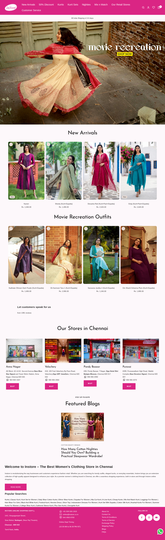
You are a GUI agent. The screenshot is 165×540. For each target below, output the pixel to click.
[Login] (148, 7)
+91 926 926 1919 (70, 511)
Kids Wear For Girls (12, 502)
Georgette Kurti (73, 505)
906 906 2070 (131, 380)
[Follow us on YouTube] (156, 517)
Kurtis (61, 4)
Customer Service (31, 10)
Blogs (104, 529)
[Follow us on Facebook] (141, 517)
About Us (105, 511)
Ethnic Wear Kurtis (66, 500)
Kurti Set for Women (29, 500)
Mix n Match (101, 4)
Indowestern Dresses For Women (84, 502)
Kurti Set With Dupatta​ (107, 502)
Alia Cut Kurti (96, 500)
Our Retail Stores (120, 4)
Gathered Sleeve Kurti (44, 505)
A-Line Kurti (106, 500)
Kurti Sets (73, 4)
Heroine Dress (55, 502)
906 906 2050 (54, 380)
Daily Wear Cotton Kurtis (47, 500)
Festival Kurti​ (44, 502)
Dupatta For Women (82, 500)
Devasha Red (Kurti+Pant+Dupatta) (101, 204)
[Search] (143, 7)
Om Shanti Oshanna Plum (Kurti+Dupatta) (139, 288)
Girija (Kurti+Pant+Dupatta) (138, 204)
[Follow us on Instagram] (149, 517)
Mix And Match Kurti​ (131, 500)
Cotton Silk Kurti (123, 502)
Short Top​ (66, 502)
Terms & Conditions (109, 517)
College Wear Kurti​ (27, 505)
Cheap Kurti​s (118, 500)
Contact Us (106, 514)
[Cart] (159, 7)
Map (12, 386)
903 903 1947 (15, 380)
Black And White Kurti (29, 502)
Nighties (86, 4)
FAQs (104, 532)
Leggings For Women (149, 500)
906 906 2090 (92, 377)
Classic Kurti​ (15, 500)
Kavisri (26, 204)
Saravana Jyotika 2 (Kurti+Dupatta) (101, 288)
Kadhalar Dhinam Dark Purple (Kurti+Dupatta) (26, 288)
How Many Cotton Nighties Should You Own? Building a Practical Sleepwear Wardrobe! (81, 453)
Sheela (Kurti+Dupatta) (64, 204)
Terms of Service (108, 520)
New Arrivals (28, 4)
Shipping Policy (107, 526)
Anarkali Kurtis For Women (141, 502)
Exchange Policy (108, 523)
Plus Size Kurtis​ (60, 505)
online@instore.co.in (70, 514)
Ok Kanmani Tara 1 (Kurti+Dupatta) (63, 288)
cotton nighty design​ (70, 445)
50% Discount (46, 4)
